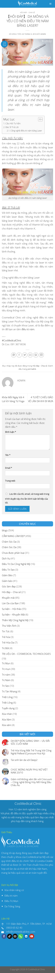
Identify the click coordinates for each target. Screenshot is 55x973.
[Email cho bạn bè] (30, 355)
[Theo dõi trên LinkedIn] (26, 936)
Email (8, 467)
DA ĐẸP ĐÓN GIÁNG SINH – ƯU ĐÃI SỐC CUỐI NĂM (30, 742)
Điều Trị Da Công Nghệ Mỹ (16, 564)
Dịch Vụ (6, 558)
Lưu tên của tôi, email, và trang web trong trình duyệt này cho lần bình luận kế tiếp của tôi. (27, 498)
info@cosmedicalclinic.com (20, 931)
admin (43, 34)
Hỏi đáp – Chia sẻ (11, 592)
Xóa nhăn (7, 714)
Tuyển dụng (8, 708)
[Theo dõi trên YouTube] (31, 936)
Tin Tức (6, 631)
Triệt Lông (7, 697)
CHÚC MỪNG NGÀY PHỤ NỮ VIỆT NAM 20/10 (29, 771)
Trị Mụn (6, 663)
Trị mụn (6, 669)
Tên (7, 455)
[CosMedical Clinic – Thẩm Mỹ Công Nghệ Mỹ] (27, 3)
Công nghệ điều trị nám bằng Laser (26, 130)
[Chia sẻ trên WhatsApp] (13, 355)
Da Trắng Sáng (12, 906)
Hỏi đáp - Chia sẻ (27, 12)
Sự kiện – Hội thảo (11, 609)
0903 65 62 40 (14, 927)
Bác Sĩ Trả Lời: (12, 127)
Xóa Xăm (6, 719)
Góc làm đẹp (9, 586)
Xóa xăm (6, 725)
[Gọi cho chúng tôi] (20, 936)
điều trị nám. (28, 329)
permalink (32, 369)
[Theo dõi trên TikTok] (9, 936)
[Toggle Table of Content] (39, 119)
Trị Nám (6, 680)
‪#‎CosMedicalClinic (11, 340)
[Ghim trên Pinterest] (35, 355)
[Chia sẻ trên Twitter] (24, 355)
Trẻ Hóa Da (8, 642)
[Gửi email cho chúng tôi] (15, 936)
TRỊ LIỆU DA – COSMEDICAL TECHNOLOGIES (26, 654)
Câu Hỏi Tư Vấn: (13, 123)
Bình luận (10, 431)
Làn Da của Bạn (10, 603)
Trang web (10, 480)
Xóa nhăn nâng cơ (14, 890)
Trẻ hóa (6, 637)
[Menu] (50, 3)
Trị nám (6, 674)
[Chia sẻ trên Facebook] (19, 355)
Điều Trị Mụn (11, 901)
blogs (5, 530)
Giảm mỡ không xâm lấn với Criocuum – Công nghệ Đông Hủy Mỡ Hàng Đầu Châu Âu (31, 782)
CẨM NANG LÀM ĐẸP (13, 536)
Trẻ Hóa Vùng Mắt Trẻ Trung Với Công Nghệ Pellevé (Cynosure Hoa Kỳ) (31, 752)
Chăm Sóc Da (9, 541)
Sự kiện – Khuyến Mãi (13, 614)
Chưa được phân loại (13, 553)
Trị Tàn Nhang (9, 691)
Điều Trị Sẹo (8, 569)
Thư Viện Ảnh (9, 625)
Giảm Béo (7, 575)
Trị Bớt (5, 648)
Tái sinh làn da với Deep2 (24, 759)
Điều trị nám (11, 895)
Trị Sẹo (5, 685)
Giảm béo (7, 581)
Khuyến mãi (8, 597)
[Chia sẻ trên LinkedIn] (41, 355)
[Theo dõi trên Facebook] (4, 936)
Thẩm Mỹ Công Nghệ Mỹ (15, 620)
